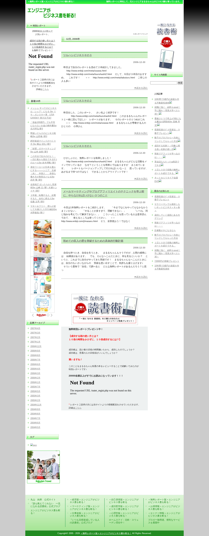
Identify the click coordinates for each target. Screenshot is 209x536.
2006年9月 (35, 351)
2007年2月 (35, 337)
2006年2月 (35, 378)
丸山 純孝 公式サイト (43, 499)
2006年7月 (35, 360)
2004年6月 (35, 423)
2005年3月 (35, 396)
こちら (78, 408)
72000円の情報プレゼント (166, 261)
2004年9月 (35, 409)
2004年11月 (35, 405)
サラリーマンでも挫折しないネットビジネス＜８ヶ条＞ (167, 207)
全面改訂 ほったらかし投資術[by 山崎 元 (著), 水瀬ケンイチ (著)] (43, 187)
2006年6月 (35, 364)
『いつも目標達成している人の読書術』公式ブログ (84, 521)
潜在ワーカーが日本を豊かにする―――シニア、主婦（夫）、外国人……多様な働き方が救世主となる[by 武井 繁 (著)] (43, 173)
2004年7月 (35, 418)
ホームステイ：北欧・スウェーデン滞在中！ (124, 521)
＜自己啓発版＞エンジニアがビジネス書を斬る (124, 501)
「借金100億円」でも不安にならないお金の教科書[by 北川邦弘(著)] (43, 125)
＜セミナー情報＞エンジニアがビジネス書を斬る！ (164, 514)
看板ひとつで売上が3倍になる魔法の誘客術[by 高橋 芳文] (167, 121)
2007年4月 (35, 328)
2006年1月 (35, 382)
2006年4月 (35, 369)
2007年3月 (35, 333)
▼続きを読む (141, 88)
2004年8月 (35, 414)
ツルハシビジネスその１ (77, 145)
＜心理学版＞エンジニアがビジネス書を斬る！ (124, 514)
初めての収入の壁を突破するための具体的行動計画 (93, 240)
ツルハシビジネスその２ (77, 100)
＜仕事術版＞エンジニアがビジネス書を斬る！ (84, 514)
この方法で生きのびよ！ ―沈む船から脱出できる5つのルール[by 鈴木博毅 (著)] (43, 159)
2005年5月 (35, 391)
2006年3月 (35, 373)
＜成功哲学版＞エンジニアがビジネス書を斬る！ (124, 507)
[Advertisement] (104, 28)
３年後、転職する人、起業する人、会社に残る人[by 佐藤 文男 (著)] (43, 198)
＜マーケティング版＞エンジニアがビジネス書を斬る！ (84, 507)
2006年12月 (35, 346)
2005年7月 (35, 387)
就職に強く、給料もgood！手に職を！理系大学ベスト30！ (167, 110)
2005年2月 (35, 400)
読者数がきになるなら (165, 230)
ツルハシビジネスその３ (77, 55)
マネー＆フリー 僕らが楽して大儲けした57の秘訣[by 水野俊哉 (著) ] (43, 209)
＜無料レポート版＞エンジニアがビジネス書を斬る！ (164, 501)
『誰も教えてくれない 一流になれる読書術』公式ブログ (45, 505)
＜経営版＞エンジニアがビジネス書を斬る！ (84, 501)
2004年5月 (35, 427)
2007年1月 (35, 342)
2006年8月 (35, 355)
